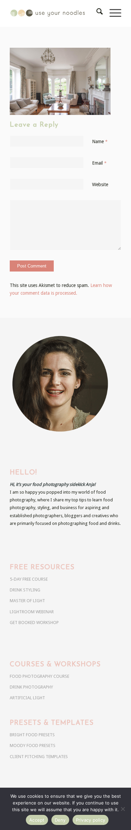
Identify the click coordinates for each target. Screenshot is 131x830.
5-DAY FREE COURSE (29, 579)
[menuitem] (96, 13)
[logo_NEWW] (54, 13)
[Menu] (112, 13)
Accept (37, 820)
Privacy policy (90, 820)
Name (99, 141)
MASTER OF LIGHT (27, 600)
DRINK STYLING (25, 589)
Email (99, 163)
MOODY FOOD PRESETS (32, 745)
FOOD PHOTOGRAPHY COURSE (39, 676)
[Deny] (122, 808)
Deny (60, 820)
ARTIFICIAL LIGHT (27, 697)
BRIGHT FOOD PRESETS (32, 734)
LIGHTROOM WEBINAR (32, 611)
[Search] (96, 13)
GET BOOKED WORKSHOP (34, 622)
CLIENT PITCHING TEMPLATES (39, 756)
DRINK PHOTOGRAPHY (31, 687)
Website (100, 184)
